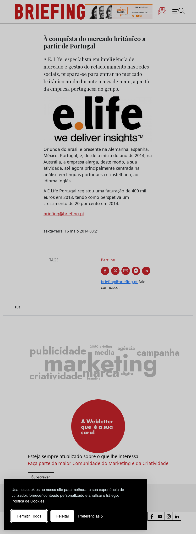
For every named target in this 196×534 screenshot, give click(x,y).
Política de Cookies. (28, 501)
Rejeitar (62, 516)
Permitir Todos (29, 516)
